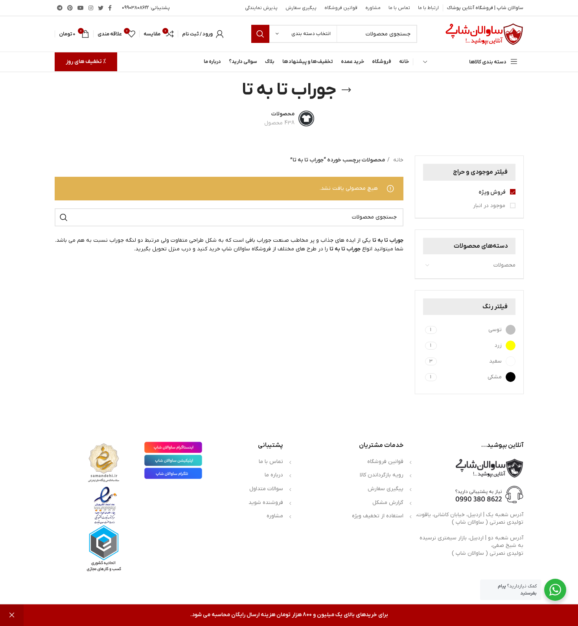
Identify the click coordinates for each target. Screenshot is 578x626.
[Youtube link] (80, 8)
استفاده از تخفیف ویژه (377, 516)
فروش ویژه (493, 192)
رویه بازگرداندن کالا (381, 475)
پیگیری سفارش (385, 489)
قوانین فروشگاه (385, 461)
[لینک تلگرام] (60, 8)
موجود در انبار (490, 205)
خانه (397, 160)
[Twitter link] (101, 8)
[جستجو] (260, 34)
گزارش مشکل (387, 502)
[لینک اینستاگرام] (91, 8)
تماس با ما (271, 461)
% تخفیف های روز (86, 61)
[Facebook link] (110, 8)
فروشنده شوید (266, 502)
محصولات (504, 265)
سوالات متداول (266, 489)
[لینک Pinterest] (70, 8)
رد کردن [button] (12, 615)
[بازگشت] (346, 90)
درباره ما (274, 475)
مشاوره (275, 516)
